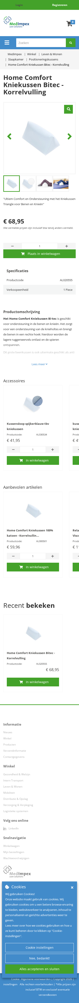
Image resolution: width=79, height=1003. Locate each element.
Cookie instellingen (40, 947)
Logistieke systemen (15, 811)
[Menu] (7, 42)
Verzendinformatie (14, 751)
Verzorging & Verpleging (18, 805)
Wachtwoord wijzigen (16, 858)
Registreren (59, 5)
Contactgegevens (14, 757)
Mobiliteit (9, 793)
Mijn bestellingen (13, 852)
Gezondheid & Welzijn (16, 774)
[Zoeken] (70, 42)
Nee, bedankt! (39, 958)
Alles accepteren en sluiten (39, 969)
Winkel (7, 738)
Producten (9, 744)
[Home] (16, 21)
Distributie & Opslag (15, 799)
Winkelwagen (11, 846)
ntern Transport (13, 780)
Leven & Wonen (12, 786)
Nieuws (7, 732)
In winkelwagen (37, 460)
